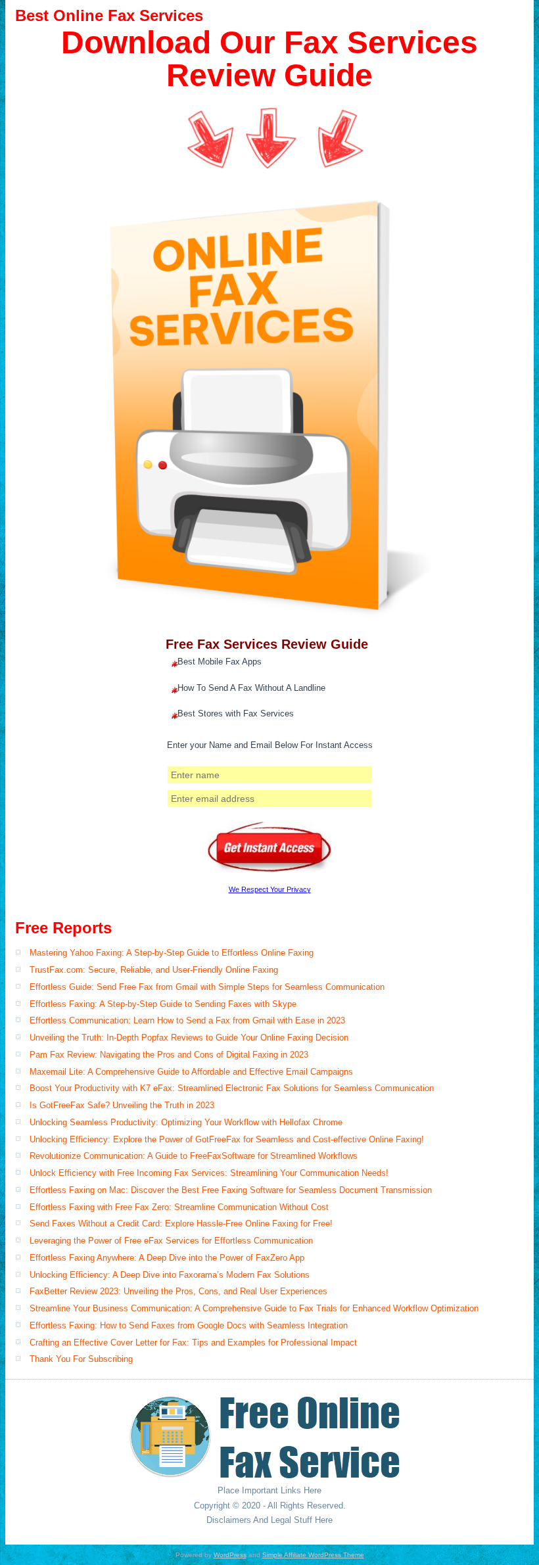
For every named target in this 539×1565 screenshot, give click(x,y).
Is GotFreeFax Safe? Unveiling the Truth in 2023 (122, 1105)
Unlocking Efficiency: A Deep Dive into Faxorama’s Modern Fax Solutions (170, 1275)
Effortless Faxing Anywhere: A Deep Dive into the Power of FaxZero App (167, 1258)
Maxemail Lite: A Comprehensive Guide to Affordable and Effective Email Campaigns (191, 1072)
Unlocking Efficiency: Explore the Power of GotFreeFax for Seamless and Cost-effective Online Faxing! (227, 1139)
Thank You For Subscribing (81, 1359)
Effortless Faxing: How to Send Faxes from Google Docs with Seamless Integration (189, 1325)
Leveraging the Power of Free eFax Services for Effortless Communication (171, 1241)
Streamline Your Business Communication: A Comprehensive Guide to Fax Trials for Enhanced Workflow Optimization (254, 1308)
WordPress (230, 1554)
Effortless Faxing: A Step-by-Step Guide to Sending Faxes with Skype (163, 1004)
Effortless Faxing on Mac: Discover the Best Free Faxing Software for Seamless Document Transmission (231, 1190)
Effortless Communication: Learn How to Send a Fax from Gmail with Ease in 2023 (187, 1020)
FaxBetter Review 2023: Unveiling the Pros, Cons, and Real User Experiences (178, 1291)
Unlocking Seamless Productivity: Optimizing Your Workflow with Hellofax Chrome (186, 1122)
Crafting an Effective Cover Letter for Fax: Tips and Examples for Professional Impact (193, 1342)
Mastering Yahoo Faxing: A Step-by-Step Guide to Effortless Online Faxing (172, 953)
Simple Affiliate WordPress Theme (313, 1554)
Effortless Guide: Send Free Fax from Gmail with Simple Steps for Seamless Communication (207, 987)
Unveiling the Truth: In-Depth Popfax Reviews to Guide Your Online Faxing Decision (189, 1037)
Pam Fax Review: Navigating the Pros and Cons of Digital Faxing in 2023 (169, 1055)
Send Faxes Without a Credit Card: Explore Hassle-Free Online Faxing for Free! (181, 1223)
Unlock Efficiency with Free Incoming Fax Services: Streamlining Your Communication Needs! (209, 1173)
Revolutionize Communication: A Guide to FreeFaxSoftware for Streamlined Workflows (194, 1156)
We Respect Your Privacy (270, 889)
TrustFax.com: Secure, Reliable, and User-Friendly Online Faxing (154, 970)
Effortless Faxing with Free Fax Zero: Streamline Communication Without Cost (179, 1207)
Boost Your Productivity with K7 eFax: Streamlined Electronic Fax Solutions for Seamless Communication (232, 1088)
